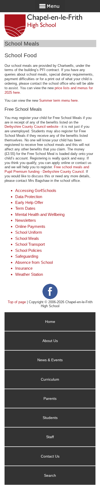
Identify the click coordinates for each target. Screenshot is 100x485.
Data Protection (28, 196)
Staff (50, 437)
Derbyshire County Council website (31, 127)
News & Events (50, 360)
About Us (50, 341)
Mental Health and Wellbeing (40, 214)
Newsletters (25, 220)
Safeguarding (26, 256)
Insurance (24, 268)
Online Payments (30, 226)
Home (50, 321)
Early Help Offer (29, 202)
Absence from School (34, 262)
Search (50, 475)
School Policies (28, 250)
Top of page (17, 302)
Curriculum (50, 379)
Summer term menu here (58, 100)
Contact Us (50, 456)
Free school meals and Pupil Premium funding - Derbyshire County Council (47, 169)
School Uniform (28, 232)
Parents (50, 398)
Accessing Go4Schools (35, 190)
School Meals (27, 238)
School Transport (30, 244)
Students (50, 418)
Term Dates (25, 208)
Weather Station (29, 274)
